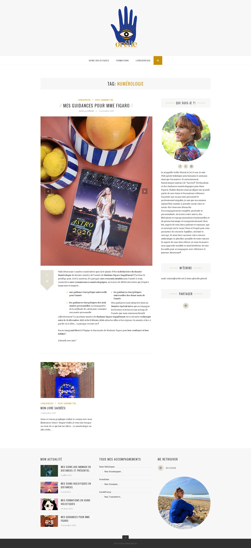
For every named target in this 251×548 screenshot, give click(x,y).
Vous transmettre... (105, 99)
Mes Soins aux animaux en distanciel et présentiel (76, 468)
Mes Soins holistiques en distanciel (76, 485)
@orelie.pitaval (199, 278)
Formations (122, 60)
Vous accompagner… (113, 471)
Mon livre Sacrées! (53, 408)
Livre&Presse (143, 60)
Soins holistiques (99, 60)
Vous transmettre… (113, 496)
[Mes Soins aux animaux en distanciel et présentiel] (49, 475)
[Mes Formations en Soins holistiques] (49, 509)
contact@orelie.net (175, 278)
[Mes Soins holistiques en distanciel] (49, 492)
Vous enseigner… (111, 483)
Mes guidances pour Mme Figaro (96, 105)
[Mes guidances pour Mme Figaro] (49, 525)
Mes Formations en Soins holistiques (75, 502)
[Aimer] (47, 275)
